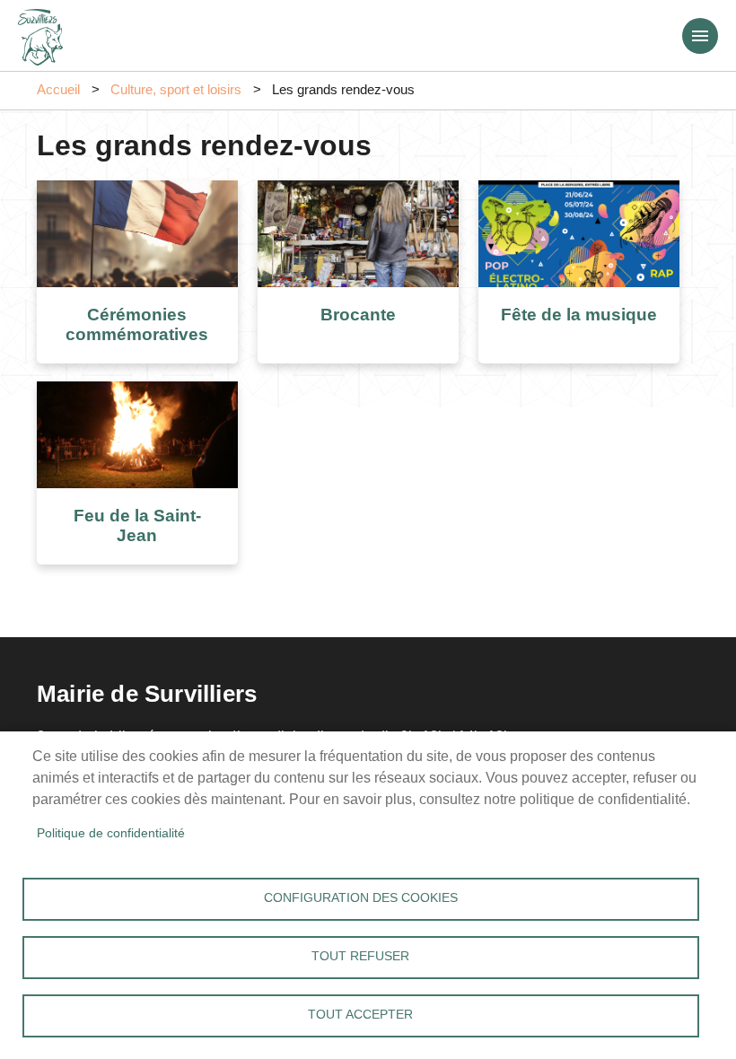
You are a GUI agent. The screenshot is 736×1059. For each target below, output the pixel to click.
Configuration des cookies (361, 898)
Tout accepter (360, 1014)
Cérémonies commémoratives (137, 325)
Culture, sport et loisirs (175, 90)
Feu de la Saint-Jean (137, 526)
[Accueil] (40, 31)
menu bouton (700, 36)
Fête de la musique (579, 314)
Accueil (58, 90)
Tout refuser (360, 956)
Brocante (358, 314)
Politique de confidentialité (111, 833)
